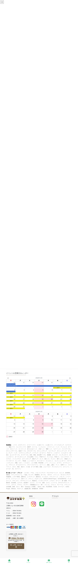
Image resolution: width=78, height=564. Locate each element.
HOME (9, 562)
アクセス (28, 562)
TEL (69, 562)
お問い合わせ (49, 562)
